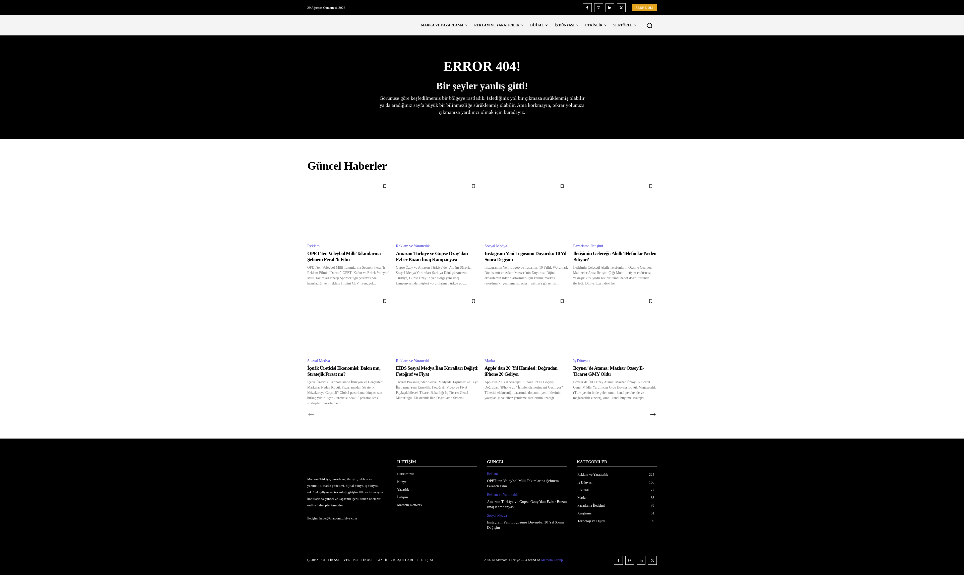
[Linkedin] (610, 7)
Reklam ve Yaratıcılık (413, 246)
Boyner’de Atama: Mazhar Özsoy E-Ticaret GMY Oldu (608, 371)
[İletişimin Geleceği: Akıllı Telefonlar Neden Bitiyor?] (615, 209)
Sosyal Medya (496, 246)
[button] (649, 25)
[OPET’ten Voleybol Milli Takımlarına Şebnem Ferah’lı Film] (349, 209)
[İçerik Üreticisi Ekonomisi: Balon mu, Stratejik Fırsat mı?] (349, 324)
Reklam (313, 246)
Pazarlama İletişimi (588, 246)
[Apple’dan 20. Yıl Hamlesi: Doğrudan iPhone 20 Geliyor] (526, 324)
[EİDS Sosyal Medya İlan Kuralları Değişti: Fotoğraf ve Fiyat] (437, 324)
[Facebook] (587, 7)
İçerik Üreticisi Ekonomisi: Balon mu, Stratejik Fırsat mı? (343, 371)
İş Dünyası (581, 361)
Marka (490, 361)
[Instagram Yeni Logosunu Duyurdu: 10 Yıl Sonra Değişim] (526, 209)
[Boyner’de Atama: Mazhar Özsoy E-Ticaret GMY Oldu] (615, 324)
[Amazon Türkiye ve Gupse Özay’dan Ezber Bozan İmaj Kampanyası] (437, 209)
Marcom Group (552, 560)
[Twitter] (621, 7)
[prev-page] (311, 414)
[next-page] (653, 414)
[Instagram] (598, 7)
